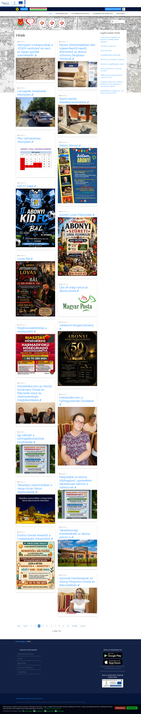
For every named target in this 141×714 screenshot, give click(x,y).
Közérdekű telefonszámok (25, 654)
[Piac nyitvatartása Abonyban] (35, 159)
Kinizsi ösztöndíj (106, 51)
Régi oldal (24, 9)
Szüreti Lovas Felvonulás (76, 214)
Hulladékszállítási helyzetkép (110, 55)
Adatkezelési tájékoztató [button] (52, 708)
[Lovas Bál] (35, 289)
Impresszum (39, 698)
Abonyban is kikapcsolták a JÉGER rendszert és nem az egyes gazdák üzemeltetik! (35, 50)
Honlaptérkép (21, 672)
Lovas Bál (24, 258)
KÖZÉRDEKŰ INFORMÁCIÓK (102, 14)
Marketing (60, 711)
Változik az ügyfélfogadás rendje (112, 64)
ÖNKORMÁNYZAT (61, 14)
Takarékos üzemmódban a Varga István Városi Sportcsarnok (34, 488)
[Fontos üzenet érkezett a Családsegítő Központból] (35, 565)
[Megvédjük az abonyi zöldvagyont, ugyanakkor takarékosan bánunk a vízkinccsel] (77, 504)
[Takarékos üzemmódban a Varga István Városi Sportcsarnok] (35, 509)
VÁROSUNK (120, 14)
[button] (43, 708)
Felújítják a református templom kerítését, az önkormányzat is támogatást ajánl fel (111, 84)
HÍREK (50, 14)
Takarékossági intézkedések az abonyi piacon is (74, 534)
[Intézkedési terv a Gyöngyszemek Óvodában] (77, 436)
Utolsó (82, 626)
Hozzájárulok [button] (132, 708)
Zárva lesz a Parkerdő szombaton (112, 60)
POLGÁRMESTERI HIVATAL (80, 14)
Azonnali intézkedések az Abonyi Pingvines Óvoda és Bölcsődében (77, 582)
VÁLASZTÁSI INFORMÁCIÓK (38, 9)
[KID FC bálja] (35, 218)
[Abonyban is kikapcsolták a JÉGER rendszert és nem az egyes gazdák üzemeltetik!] (35, 68)
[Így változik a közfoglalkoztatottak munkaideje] (35, 459)
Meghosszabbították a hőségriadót (32, 329)
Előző (25, 626)
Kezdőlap (21, 642)
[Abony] (41, 23)
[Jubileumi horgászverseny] (77, 358)
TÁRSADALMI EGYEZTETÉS (113, 9)
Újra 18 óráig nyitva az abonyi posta (73, 289)
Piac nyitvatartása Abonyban (28, 140)
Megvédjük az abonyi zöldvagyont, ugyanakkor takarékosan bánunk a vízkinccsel (75, 482)
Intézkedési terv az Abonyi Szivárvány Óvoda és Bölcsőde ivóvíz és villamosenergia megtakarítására (34, 393)
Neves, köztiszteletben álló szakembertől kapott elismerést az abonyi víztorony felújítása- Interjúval (77, 51)
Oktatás (19, 658)
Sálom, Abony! (69, 145)
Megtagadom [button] (120, 708)
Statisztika (50, 711)
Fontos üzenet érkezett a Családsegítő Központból (34, 537)
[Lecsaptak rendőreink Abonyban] (35, 112)
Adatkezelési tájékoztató (24, 698)
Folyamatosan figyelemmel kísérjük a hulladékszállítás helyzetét (110, 39)
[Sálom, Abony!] (77, 175)
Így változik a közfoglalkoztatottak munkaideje (30, 438)
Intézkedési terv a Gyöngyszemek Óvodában (77, 399)
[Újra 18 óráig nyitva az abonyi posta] (77, 303)
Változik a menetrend (108, 46)
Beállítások (39, 711)
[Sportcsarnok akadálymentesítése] (77, 119)
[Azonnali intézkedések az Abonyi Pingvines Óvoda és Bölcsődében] (77, 600)
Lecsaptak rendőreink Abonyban (31, 92)
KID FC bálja (25, 186)
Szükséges (28, 711)
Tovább (74, 626)
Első (18, 626)
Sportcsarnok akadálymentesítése (73, 100)
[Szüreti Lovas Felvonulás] (77, 246)
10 (68, 626)
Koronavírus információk (25, 667)
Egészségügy (21, 663)
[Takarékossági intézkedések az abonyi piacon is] (77, 553)
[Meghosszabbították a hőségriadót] (35, 354)
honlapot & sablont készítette (98, 699)
